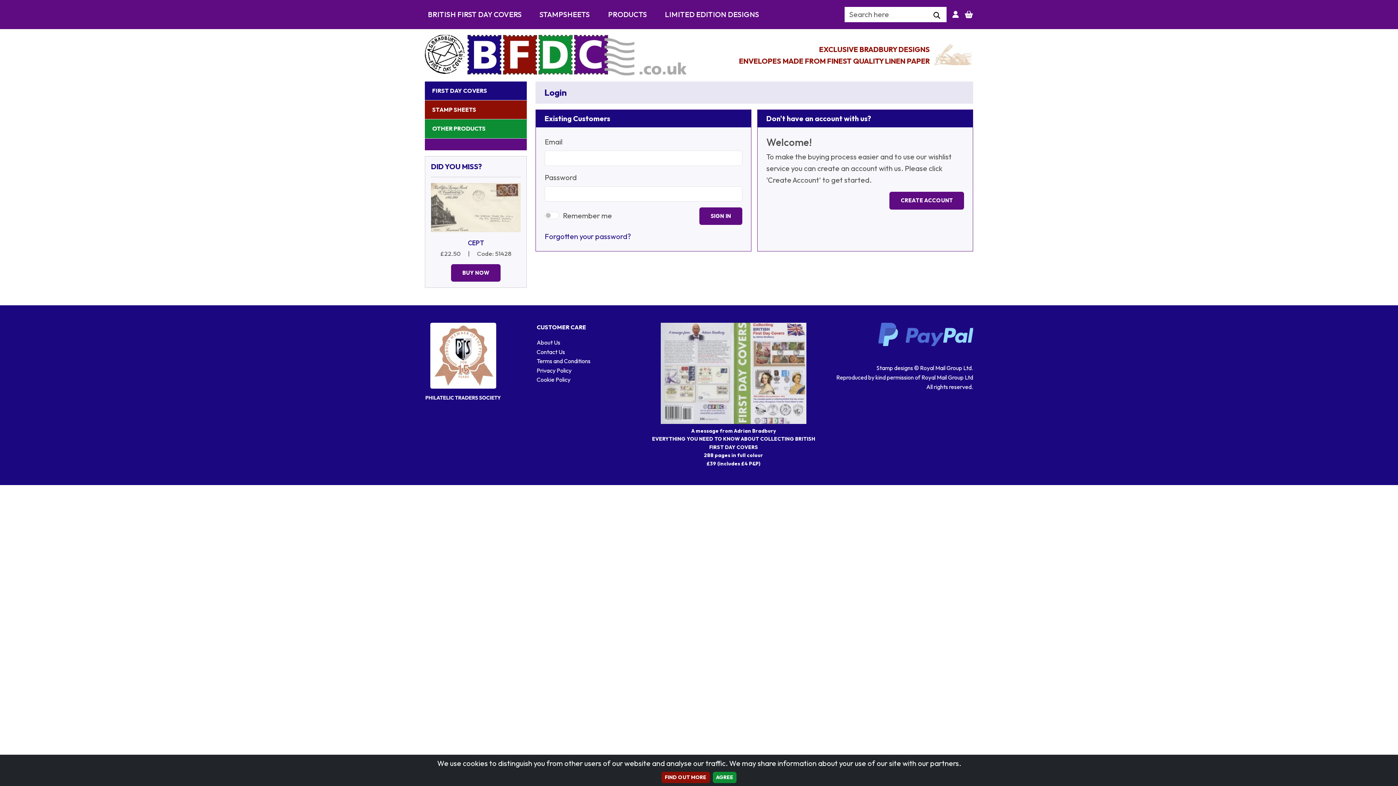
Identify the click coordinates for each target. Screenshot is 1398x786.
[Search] (937, 15)
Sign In (721, 216)
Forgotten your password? (588, 236)
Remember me (587, 215)
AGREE (725, 777)
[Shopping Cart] (969, 14)
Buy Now (475, 272)
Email (553, 141)
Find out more (686, 777)
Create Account (927, 200)
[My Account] (955, 14)
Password (561, 177)
